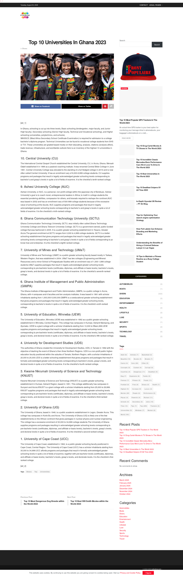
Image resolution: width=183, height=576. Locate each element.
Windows (139, 410)
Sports (123, 327)
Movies (125, 393)
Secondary (137, 402)
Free (135, 384)
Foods (148, 380)
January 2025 (125, 485)
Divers (24, 48)
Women (151, 410)
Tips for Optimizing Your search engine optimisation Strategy (148, 218)
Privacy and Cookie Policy (130, 573)
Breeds (149, 359)
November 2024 (126, 491)
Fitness (136, 380)
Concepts (125, 367)
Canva (124, 363)
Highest (125, 389)
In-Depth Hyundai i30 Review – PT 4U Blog (148, 202)
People (136, 393)
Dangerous (139, 372)
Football (125, 384)
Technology (126, 331)
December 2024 (126, 488)
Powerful (136, 397)
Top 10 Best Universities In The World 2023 (147, 175)
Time (124, 406)
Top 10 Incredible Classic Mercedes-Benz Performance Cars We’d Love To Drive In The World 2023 (149, 163)
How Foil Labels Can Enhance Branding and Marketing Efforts (149, 231)
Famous (125, 380)
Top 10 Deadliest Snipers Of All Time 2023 (148, 188)
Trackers (155, 406)
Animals (134, 355)
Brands (138, 359)
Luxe (122, 317)
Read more (126, 138)
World (125, 414)
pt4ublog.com (156, 569)
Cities (145, 363)
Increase (136, 389)
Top (35, 472)
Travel (123, 336)
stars (149, 402)
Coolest (138, 367)
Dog (123, 376)
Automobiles (126, 284)
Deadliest (153, 372)
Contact (144, 5)
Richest (148, 397)
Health (123, 308)
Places (124, 397)
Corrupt (149, 367)
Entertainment (127, 303)
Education (125, 298)
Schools (125, 402)
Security (124, 322)
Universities (45, 472)
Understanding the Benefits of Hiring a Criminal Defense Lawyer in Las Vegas (149, 245)
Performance (149, 393)
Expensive (135, 376)
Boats (122, 289)
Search (122, 40)
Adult (124, 355)
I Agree (148, 573)
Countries (125, 372)
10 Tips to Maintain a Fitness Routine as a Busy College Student (148, 259)
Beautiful (125, 359)
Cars (134, 363)
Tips (134, 406)
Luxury (148, 389)
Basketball (147, 355)
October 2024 (125, 494)
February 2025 (125, 483)
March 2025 (124, 480)
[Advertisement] (91, 31)
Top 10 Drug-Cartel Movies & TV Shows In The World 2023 (148, 147)
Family (146, 376)
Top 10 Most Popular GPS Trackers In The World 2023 (138, 121)
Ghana (29, 472)
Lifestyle (124, 312)
